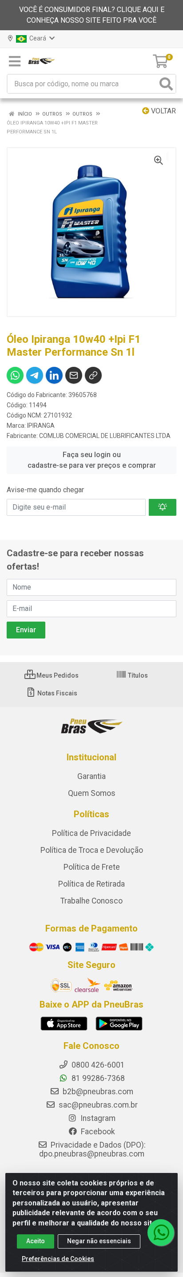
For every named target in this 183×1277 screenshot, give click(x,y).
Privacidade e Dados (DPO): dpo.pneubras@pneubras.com (92, 1149)
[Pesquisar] (166, 84)
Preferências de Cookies (58, 1258)
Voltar (162, 111)
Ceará (37, 38)
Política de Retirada (91, 883)
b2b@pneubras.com (97, 1091)
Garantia (91, 776)
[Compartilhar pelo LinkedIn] (54, 375)
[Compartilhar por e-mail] (73, 375)
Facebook (97, 1131)
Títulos (137, 675)
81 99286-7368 (97, 1078)
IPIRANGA (41, 425)
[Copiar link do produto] (93, 375)
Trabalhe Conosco (91, 900)
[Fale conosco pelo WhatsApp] (160, 1232)
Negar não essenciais (99, 1241)
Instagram (97, 1118)
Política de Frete (92, 867)
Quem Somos (91, 793)
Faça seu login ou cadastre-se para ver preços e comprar (92, 460)
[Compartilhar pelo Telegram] (34, 375)
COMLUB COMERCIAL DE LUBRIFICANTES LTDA (105, 435)
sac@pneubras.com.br (97, 1104)
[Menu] (15, 61)
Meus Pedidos (57, 675)
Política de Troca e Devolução (91, 850)
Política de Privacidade (91, 833)
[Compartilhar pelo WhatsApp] (15, 375)
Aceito (35, 1241)
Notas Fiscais (56, 693)
